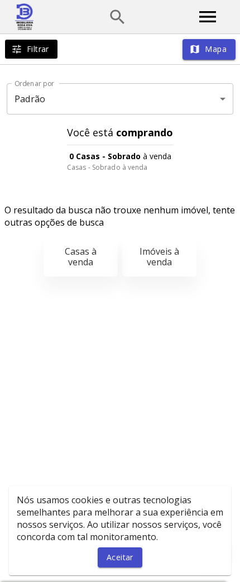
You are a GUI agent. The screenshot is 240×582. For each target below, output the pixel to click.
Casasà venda (81, 256)
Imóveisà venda (159, 256)
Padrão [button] (30, 99)
